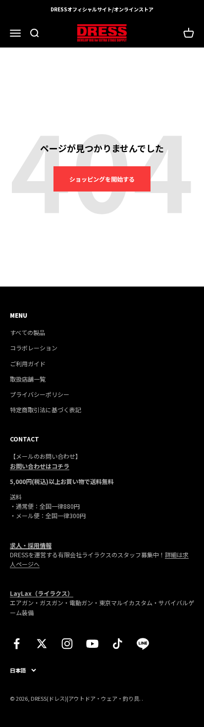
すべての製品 (27, 332)
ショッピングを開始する (102, 179)
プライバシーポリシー (39, 394)
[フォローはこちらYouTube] (92, 643)
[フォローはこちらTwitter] (42, 643)
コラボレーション (33, 347)
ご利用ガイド (28, 363)
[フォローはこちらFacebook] (16, 643)
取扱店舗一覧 (28, 379)
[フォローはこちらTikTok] (117, 643)
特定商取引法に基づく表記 (45, 409)
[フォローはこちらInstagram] (67, 643)
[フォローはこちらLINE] (143, 643)
